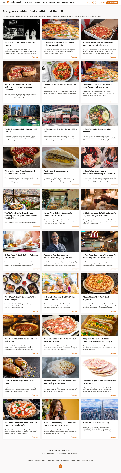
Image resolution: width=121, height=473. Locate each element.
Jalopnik (37, 460)
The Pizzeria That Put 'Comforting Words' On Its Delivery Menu (97, 85)
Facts (72, 2)
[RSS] (104, 2)
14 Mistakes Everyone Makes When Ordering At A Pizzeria (59, 43)
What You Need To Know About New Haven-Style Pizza (60, 340)
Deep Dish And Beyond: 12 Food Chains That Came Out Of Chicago (97, 340)
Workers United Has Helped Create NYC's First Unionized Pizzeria (98, 43)
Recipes (37, 2)
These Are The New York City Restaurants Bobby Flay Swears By (59, 256)
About (51, 450)
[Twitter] (88, 2)
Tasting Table (81, 460)
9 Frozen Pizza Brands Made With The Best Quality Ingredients (60, 382)
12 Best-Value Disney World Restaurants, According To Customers (99, 172)
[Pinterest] (92, 2)
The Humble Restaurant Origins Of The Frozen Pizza (99, 382)
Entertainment (62, 2)
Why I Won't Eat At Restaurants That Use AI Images (20, 298)
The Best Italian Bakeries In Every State (19, 382)
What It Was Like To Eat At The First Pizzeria (20, 43)
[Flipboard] (100, 2)
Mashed (73, 460)
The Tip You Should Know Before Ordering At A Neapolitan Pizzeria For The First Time (21, 215)
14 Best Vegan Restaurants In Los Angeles (97, 130)
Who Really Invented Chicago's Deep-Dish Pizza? (21, 340)
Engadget (30, 460)
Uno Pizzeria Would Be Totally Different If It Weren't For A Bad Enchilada (18, 87)
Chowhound (50, 460)
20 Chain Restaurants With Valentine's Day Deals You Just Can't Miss (99, 214)
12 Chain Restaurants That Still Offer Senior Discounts (59, 298)
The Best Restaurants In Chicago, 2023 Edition (21, 130)
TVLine (43, 460)
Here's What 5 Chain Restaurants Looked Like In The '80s (58, 214)
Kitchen (44, 2)
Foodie (57, 460)
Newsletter (113, 2)
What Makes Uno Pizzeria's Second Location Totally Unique (20, 172)
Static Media (50, 454)
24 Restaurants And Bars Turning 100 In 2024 (60, 130)
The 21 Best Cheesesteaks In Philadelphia (56, 172)
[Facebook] (85, 2)
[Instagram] (96, 2)
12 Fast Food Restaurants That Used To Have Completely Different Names (99, 256)
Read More (35, 57)
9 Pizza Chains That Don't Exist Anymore (96, 298)
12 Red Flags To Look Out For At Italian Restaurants (21, 256)
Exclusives (28, 2)
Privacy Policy (67, 450)
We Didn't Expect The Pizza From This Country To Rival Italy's (21, 424)
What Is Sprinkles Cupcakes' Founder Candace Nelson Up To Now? (59, 424)
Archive (57, 450)
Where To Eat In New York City (96, 422)
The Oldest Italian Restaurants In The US (60, 85)
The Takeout (89, 460)
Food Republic (65, 460)
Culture (52, 2)
